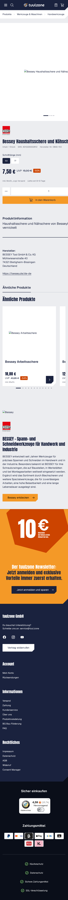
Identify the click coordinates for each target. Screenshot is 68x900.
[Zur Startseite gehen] (34, 5)
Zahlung (7, 705)
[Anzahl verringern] (6, 191)
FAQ (5, 728)
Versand (21, 181)
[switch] (40, 809)
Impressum (8, 751)
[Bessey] (6, 130)
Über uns (7, 714)
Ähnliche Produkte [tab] (17, 287)
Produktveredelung (12, 719)
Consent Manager (12, 769)
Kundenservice (10, 709)
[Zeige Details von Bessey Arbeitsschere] (49, 380)
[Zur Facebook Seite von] (4, 637)
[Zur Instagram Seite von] (13, 637)
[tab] (45, 115)
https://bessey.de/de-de (17, 273)
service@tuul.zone (29, 628)
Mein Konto (8, 672)
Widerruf (7, 765)
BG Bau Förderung (12, 723)
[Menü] (6, 5)
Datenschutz (9, 756)
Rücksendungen (11, 677)
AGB (5, 760)
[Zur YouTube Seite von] (22, 637)
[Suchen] (12, 5)
